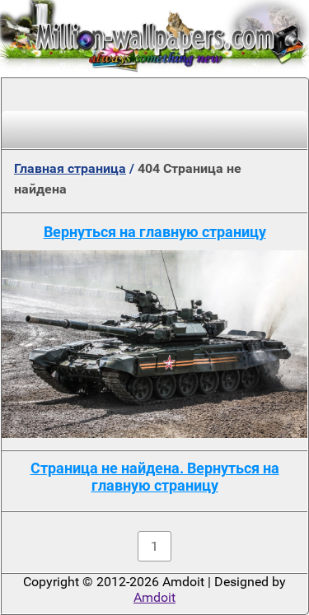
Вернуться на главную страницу (155, 231)
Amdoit (154, 597)
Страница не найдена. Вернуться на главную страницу (154, 476)
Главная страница (70, 168)
